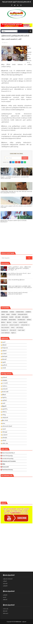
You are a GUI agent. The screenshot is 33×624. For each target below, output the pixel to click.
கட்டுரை (15, 322)
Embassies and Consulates (9, 461)
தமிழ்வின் (5, 585)
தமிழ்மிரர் (5, 595)
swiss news (12, 319)
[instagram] (21, 5)
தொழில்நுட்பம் (4, 330)
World (29, 319)
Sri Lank (17, 317)
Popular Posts (22, 314)
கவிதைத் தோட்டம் (25, 324)
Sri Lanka (25, 317)
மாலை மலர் (5, 608)
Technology (21, 319)
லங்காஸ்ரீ (5, 583)
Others (14, 314)
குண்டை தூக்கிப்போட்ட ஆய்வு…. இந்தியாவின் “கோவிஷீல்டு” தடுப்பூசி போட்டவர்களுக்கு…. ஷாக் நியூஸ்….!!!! (19, 268)
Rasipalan (4, 317)
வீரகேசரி (5, 599)
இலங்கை (6, 42)
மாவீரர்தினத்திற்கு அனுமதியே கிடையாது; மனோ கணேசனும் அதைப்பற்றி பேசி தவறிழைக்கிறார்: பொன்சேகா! (16, 192)
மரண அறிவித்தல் (5, 332)
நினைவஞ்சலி (13, 330)
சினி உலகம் (5, 613)
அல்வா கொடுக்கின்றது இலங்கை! (16, 279)
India (2, 314)
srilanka (4, 319)
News (8, 314)
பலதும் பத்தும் (21, 330)
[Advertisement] (17, 239)
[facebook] (11, 5)
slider (11, 317)
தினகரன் (5, 611)
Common (28, 311)
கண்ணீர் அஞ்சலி (23, 322)
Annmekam (4, 311)
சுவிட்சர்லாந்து (19, 327)
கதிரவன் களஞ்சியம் (14, 324)
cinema (12, 311)
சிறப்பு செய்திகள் (5, 327)
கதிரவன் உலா (4, 324)
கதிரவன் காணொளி (7, 578)
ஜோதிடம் (14, 332)
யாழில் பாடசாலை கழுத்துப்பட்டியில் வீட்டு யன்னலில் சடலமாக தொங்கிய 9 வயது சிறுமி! (16, 206)
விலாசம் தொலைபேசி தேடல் (8, 452)
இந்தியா (3, 322)
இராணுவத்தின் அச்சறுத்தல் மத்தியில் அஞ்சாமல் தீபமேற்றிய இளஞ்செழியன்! (14, 221)
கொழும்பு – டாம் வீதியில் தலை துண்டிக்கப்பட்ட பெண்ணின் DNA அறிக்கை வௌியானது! (15, 177)
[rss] (18, 5)
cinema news (20, 311)
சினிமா (12, 327)
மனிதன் (5, 581)
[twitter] (15, 5)
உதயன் (4, 597)
